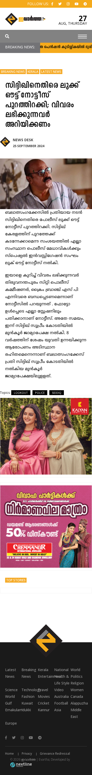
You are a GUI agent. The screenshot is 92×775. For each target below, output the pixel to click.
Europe (11, 723)
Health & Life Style (62, 679)
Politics (77, 676)
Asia (57, 709)
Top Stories (16, 580)
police (40, 393)
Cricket (43, 703)
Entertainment (46, 676)
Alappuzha (79, 703)
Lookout (21, 393)
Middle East (76, 713)
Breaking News (13, 71)
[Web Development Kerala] (21, 764)
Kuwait (27, 703)
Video (59, 689)
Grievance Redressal (55, 753)
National (61, 669)
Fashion (27, 696)
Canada (77, 696)
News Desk (23, 139)
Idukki (26, 709)
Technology (29, 689)
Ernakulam (13, 709)
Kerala (33, 71)
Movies (44, 696)
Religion (77, 683)
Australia (61, 696)
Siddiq (56, 393)
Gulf (8, 703)
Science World (11, 693)
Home (9, 753)
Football (61, 703)
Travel (43, 689)
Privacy (27, 753)
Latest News (51, 71)
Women (77, 689)
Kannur (44, 709)
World (75, 669)
